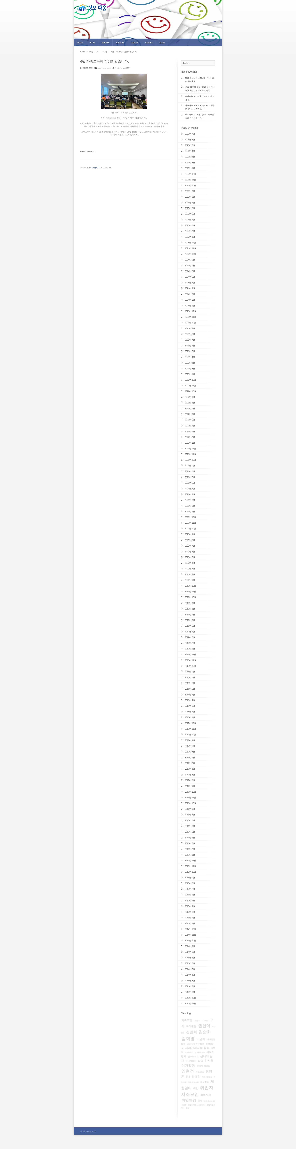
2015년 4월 (190, 906)
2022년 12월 (190, 380)
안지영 (209, 1060)
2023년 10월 (190, 323)
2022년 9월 (190, 397)
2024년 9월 (190, 260)
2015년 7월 (190, 889)
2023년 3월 (190, 363)
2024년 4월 (190, 288)
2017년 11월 (190, 729)
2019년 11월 (190, 591)
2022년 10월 (190, 391)
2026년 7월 (190, 134)
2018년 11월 (190, 660)
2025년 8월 (190, 197)
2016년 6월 (190, 826)
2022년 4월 (190, 426)
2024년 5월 (190, 282)
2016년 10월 (190, 803)
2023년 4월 (190, 357)
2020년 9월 (190, 534)
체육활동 (204, 1082)
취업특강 (188, 1100)
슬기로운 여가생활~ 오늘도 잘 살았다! (200, 98)
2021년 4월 (190, 494)
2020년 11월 (190, 523)
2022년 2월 (190, 437)
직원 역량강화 (193, 1082)
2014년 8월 (190, 952)
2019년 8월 (190, 609)
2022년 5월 (190, 420)
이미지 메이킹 (203, 1066)
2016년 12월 (190, 792)
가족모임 (186, 1020)
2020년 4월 (190, 563)
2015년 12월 (190, 860)
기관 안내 (149, 42)
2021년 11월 (190, 454)
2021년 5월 (190, 489)
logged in (96, 167)
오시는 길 (120, 42)
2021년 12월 (190, 448)
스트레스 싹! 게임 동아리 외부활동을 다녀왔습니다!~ (199, 116)
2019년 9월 (190, 603)
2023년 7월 (190, 340)
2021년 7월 (190, 477)
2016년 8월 (190, 815)
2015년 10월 (190, 872)
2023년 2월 (190, 368)
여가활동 (188, 1065)
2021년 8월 (190, 471)
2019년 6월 (190, 620)
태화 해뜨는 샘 (209, 1101)
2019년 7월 (190, 614)
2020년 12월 (190, 517)
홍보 (187, 1108)
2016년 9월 (190, 809)
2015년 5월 (190, 900)
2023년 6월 (190, 345)
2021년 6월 (190, 483)
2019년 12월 (190, 586)
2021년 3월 (190, 500)
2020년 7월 (190, 546)
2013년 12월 (190, 998)
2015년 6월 (190, 895)
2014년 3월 (190, 981)
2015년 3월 (190, 912)
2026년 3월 (190, 157)
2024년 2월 (190, 300)
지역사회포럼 (207, 1077)
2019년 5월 (190, 626)
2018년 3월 (190, 706)
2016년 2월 (190, 849)
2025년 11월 (190, 180)
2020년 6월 (190, 551)
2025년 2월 (190, 231)
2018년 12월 (190, 654)
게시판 (92, 42)
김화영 (188, 1038)
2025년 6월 (190, 208)
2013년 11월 (190, 1003)
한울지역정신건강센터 (196, 1105)
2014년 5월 (190, 969)
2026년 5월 (190, 145)
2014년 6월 (190, 963)
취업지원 (205, 1094)
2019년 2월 (190, 643)
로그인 (162, 42)
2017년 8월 (190, 746)
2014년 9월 (190, 946)
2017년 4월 (190, 769)
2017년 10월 (190, 735)
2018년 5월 (190, 694)
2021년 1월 (190, 511)
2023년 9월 (190, 328)
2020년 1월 (190, 580)
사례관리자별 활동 (197, 1048)
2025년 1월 (190, 237)
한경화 (184, 1105)
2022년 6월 (190, 414)
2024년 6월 (190, 277)
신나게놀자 (190, 1061)
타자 (200, 1101)
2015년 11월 (190, 866)
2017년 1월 (190, 786)
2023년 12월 (190, 311)
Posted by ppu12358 (123, 68)
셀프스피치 (193, 1056)
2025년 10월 (190, 185)
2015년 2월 (190, 918)
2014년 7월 (190, 958)
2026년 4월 (190, 151)
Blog (91, 52)
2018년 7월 (190, 683)
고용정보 (196, 1020)
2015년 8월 (190, 883)
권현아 (204, 1025)
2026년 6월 (190, 139)
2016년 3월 (190, 843)
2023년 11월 (190, 317)
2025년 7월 (190, 202)
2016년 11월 (190, 797)
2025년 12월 (190, 174)
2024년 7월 (190, 271)
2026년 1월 (190, 168)
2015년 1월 (190, 923)
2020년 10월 (190, 528)
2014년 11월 (190, 935)
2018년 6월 (190, 689)
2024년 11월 (190, 248)
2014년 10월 (190, 940)
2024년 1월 (190, 305)
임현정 (187, 1071)
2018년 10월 (190, 666)
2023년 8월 (190, 334)
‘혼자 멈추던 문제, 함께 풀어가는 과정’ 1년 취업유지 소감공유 (199, 89)
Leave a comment (104, 68)
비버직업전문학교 (195, 1044)
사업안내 (134, 42)
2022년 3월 (190, 431)
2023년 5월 (190, 351)
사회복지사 (189, 1052)
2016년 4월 (190, 837)
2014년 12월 (190, 929)
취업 (195, 1088)
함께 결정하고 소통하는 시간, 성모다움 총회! (199, 80)
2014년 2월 (190, 986)
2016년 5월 (190, 832)
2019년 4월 (190, 631)
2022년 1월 (190, 443)
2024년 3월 (190, 294)
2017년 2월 (190, 780)
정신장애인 (193, 1076)
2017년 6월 (190, 757)
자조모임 (199, 1071)
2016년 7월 (190, 820)
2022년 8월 (190, 403)
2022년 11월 (190, 385)
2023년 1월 (190, 374)
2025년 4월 (190, 220)
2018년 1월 (190, 717)
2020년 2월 (190, 574)
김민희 (191, 1032)
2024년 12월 (190, 243)
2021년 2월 (190, 506)
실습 (200, 1060)
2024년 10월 (190, 254)
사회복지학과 (200, 1052)
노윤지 (200, 1039)
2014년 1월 (190, 992)
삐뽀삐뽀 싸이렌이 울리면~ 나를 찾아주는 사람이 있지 (199, 107)
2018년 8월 (190, 677)
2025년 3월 (190, 225)
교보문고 (205, 1020)
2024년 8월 (190, 265)
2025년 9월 (190, 191)
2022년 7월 (190, 408)
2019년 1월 (190, 649)
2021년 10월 (190, 460)
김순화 (205, 1032)
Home (80, 42)
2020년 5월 (190, 557)
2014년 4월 (190, 975)
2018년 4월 (190, 700)
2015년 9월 (190, 877)
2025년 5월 (190, 214)
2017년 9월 (190, 740)
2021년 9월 (190, 466)
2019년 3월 (190, 637)
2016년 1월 (190, 855)
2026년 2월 (190, 162)
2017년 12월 (190, 723)
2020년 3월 (190, 569)
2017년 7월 (190, 752)
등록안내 (105, 42)
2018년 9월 (190, 672)
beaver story (102, 52)
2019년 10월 (190, 597)
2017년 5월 (190, 763)
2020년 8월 (190, 540)
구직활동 (191, 1026)
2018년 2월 (190, 712)
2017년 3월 (190, 774)
